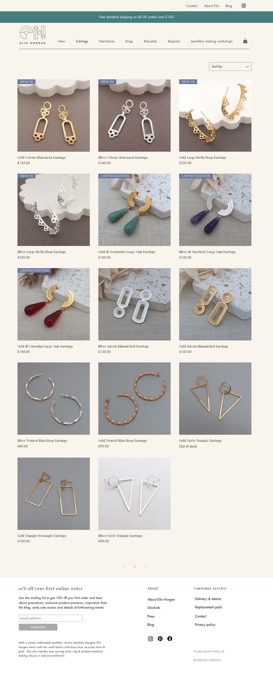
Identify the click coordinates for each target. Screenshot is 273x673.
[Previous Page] (123, 566)
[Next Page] (145, 566)
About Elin (211, 6)
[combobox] (230, 66)
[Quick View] (134, 304)
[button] (215, 41)
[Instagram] (243, 5)
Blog (228, 6)
